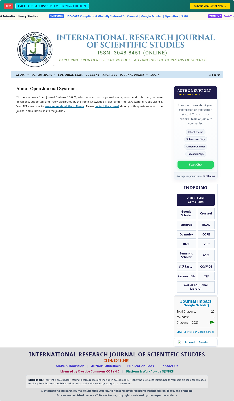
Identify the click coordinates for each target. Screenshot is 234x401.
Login (155, 74)
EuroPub (186, 225)
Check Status (195, 132)
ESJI (206, 276)
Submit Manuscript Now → (210, 6)
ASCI (206, 255)
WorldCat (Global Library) (196, 287)
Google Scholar (186, 213)
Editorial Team (70, 74)
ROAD (206, 225)
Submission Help (195, 139)
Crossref (206, 213)
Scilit (206, 244)
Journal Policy (133, 74)
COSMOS (206, 267)
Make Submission (70, 366)
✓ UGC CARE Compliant (195, 200)
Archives (110, 74)
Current (93, 74)
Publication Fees (140, 366)
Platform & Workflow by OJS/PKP (150, 371)
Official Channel (195, 146)
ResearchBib (186, 276)
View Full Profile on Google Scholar (195, 331)
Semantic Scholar (186, 255)
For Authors (42, 74)
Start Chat (195, 164)
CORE (206, 234)
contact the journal (107, 106)
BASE (186, 244)
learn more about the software (64, 106)
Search (215, 74)
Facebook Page (196, 153)
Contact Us (169, 366)
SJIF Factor (186, 267)
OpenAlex (186, 234)
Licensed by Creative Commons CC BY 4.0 (89, 371)
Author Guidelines (106, 366)
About (21, 74)
